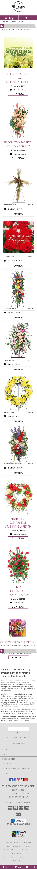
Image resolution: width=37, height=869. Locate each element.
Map (19, 867)
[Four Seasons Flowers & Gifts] (18, 12)
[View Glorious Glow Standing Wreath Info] (18, 392)
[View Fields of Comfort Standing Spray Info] (18, 185)
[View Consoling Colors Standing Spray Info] (18, 289)
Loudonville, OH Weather (14, 850)
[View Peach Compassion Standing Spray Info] (18, 121)
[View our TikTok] (22, 781)
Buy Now (18, 93)
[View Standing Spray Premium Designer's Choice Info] (18, 237)
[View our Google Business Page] (14, 781)
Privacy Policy (9, 857)
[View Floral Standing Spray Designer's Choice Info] (18, 52)
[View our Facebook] (11, 781)
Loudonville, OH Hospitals (18, 846)
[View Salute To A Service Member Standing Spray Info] (18, 444)
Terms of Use (18, 861)
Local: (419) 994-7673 (18, 797)
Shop (11, 18)
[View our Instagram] (18, 781)
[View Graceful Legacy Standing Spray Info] (18, 340)
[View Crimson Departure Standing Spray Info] (18, 565)
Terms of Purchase (24, 857)
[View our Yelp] (26, 781)
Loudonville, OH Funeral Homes (18, 842)
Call (7, 867)
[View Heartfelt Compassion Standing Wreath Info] (18, 497)
